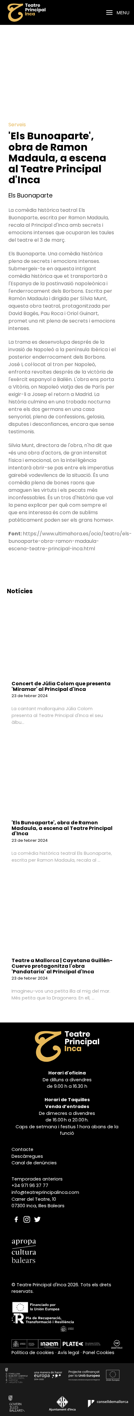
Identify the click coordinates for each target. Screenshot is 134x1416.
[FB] (16, 1213)
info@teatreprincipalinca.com (45, 1192)
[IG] (26, 1213)
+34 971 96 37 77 (30, 1185)
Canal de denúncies (34, 1163)
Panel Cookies (98, 1352)
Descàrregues (27, 1156)
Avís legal (68, 1352)
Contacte (22, 1149)
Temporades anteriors (37, 1179)
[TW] (37, 1213)
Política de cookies (33, 1352)
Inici (52, 12)
